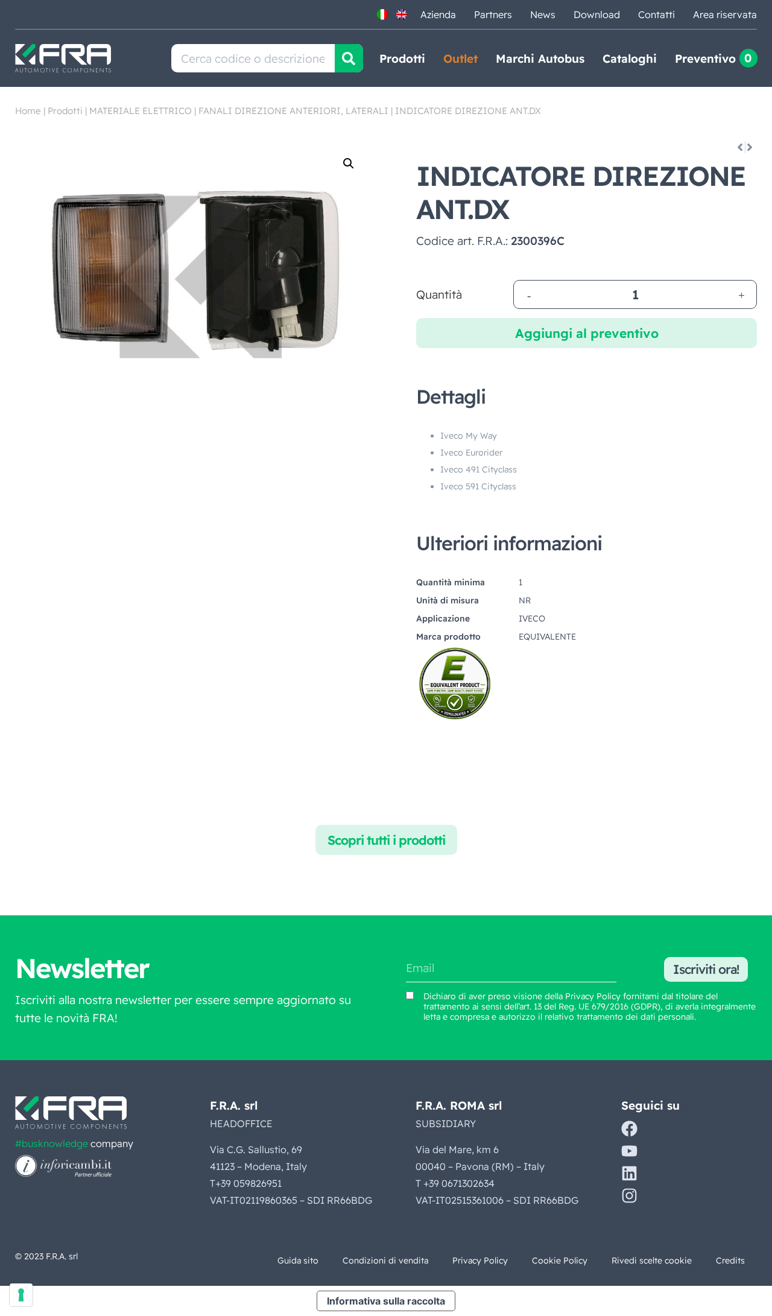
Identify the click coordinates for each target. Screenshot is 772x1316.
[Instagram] (629, 1195)
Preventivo (705, 58)
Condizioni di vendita (385, 1260)
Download (597, 14)
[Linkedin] (629, 1173)
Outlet (460, 58)
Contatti (656, 14)
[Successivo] (750, 147)
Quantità (439, 294)
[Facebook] (629, 1129)
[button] (348, 163)
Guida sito (297, 1260)
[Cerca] (349, 58)
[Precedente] (739, 147)
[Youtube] (629, 1151)
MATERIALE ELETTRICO (140, 110)
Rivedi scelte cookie (652, 1260)
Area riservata (725, 14)
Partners (493, 14)
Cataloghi (630, 58)
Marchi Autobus (540, 58)
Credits (730, 1260)
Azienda (438, 14)
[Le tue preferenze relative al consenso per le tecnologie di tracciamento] (21, 1294)
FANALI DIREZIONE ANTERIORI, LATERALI (293, 110)
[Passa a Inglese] (401, 14)
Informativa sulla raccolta (386, 1301)
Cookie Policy (559, 1260)
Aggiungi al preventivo (587, 333)
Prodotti (402, 58)
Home (28, 110)
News (542, 14)
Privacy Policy (593, 996)
